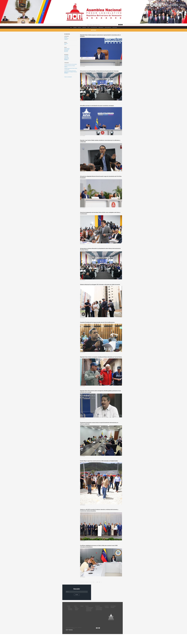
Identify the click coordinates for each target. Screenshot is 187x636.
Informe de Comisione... (99, 609)
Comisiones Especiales (89, 608)
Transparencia (100, 27)
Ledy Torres (66, 56)
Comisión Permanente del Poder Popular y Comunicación (70, 69)
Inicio (71, 27)
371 (99, 582)
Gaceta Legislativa (108, 27)
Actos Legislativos (94, 27)
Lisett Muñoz (66, 55)
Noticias (79, 27)
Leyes (88, 27)
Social (65, 44)
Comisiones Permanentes (89, 607)
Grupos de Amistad (88, 610)
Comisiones (84, 27)
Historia (69, 607)
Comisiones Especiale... (99, 608)
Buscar (76, 594)
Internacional (66, 38)
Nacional (65, 37)
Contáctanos (114, 27)
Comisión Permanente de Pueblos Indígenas (69, 66)
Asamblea (75, 27)
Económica (66, 43)
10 (93, 582)
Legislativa (66, 39)
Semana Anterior (67, 48)
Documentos (107, 607)
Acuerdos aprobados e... (99, 607)
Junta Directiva (70, 609)
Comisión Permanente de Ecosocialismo (70, 64)
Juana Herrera (66, 57)
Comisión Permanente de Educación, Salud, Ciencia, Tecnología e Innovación (70, 71)
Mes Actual (66, 51)
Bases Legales (70, 608)
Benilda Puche (66, 58)
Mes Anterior (66, 50)
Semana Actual (66, 49)
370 (97, 582)
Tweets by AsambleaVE (68, 76)
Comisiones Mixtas (88, 609)
